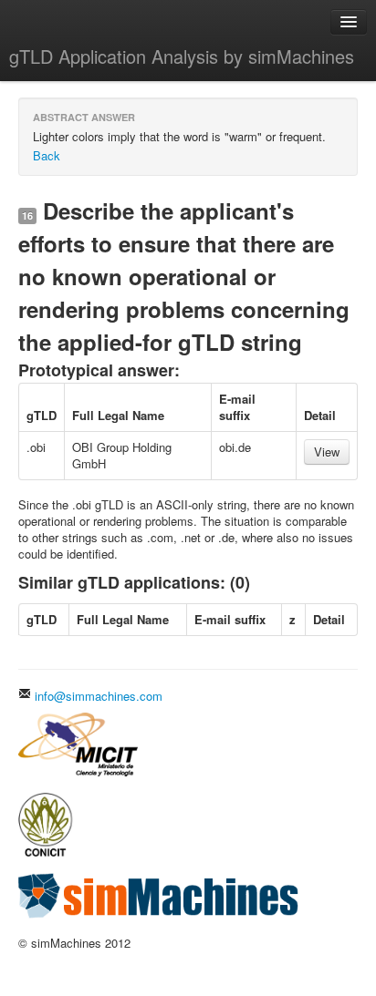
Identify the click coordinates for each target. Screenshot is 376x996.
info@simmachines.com (96, 695)
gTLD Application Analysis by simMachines (181, 56)
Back (46, 155)
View (326, 451)
